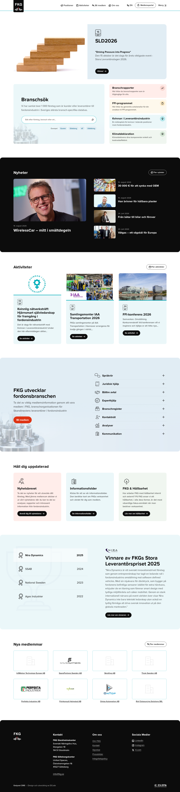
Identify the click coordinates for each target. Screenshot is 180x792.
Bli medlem (100, 5)
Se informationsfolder (82, 513)
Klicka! (100, 71)
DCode (53, 785)
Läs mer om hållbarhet (135, 513)
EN (130, 5)
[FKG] (18, 6)
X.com (138, 749)
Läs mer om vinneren (117, 615)
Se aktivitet (25, 338)
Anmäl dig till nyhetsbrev (31, 513)
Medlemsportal (147, 5)
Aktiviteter (84, 5)
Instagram (139, 745)
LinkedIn (139, 740)
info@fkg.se (58, 774)
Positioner (68, 5)
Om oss (115, 5)
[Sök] (92, 120)
